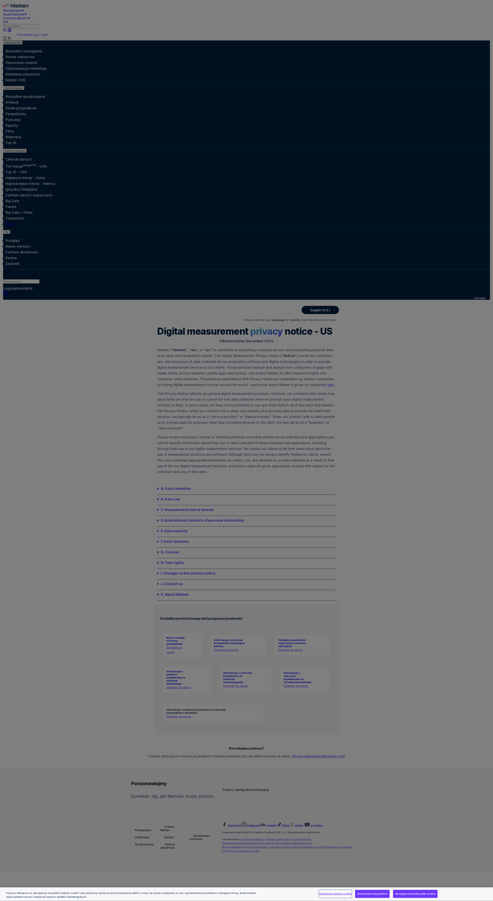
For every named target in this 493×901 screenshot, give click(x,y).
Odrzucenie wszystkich (372, 893)
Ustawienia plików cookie (335, 893)
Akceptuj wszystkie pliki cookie (415, 893)
